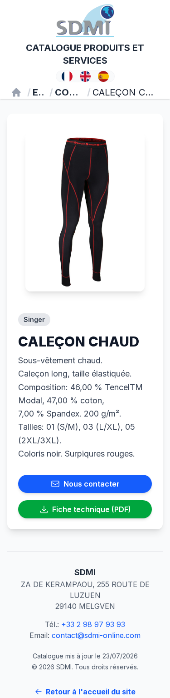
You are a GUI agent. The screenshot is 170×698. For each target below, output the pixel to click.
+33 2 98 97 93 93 (93, 624)
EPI (38, 92)
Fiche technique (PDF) (91, 509)
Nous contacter (91, 483)
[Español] (103, 76)
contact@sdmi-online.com (96, 635)
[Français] (67, 76)
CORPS (68, 92)
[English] (85, 76)
